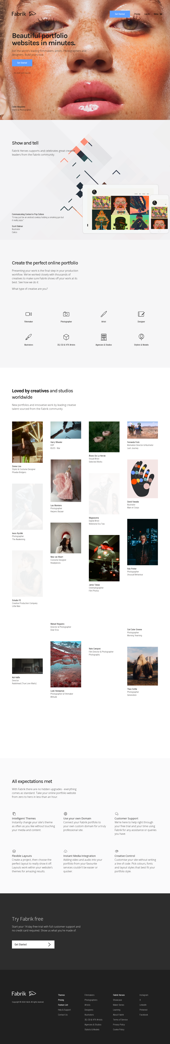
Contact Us (63, 1014)
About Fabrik (118, 1014)
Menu (156, 14)
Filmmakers (89, 995)
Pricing (61, 1000)
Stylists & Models (92, 1029)
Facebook (144, 1014)
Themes (61, 995)
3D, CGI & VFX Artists (93, 1019)
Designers (89, 1010)
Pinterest (143, 1010)
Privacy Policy (119, 1024)
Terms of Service (120, 1019)
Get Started (120, 14)
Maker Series (118, 1005)
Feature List (63, 1005)
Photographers (91, 1000)
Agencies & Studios (93, 1024)
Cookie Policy (118, 1029)
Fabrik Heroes (119, 995)
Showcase (117, 1000)
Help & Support (64, 1010)
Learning (116, 1010)
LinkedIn (143, 1005)
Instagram (144, 995)
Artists (87, 1005)
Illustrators (89, 1014)
